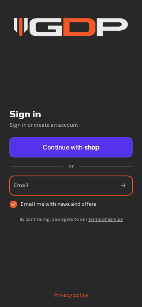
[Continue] (123, 185)
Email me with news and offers (58, 204)
